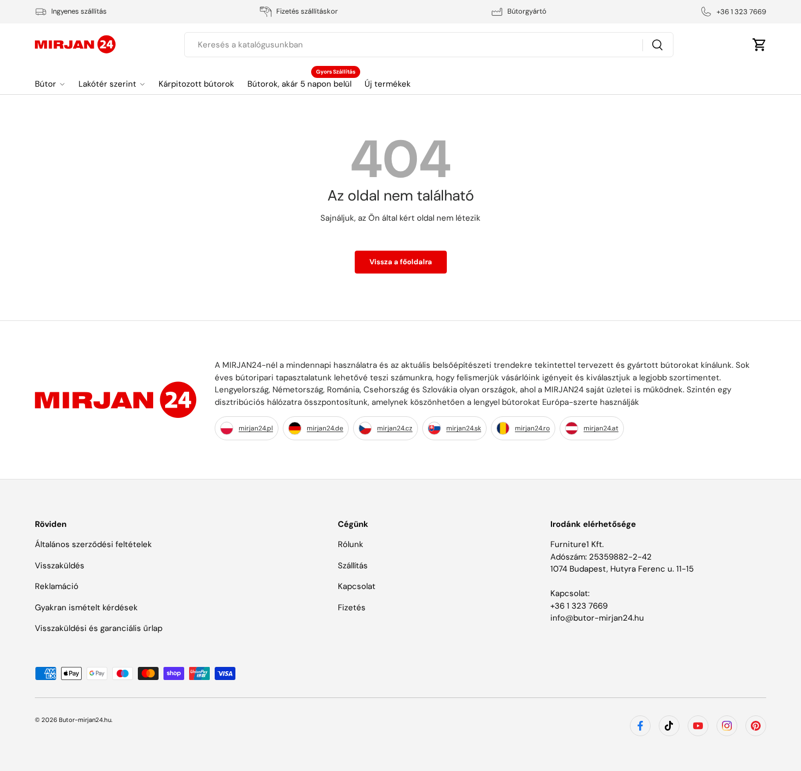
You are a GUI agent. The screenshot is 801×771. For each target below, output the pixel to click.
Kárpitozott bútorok (196, 83)
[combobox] (428, 44)
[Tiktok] (669, 725)
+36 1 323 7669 (579, 605)
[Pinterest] (755, 725)
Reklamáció (56, 586)
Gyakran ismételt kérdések (86, 607)
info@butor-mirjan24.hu (597, 617)
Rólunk (350, 544)
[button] (760, 45)
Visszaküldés (59, 565)
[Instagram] (727, 725)
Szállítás (353, 565)
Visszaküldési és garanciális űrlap (98, 628)
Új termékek (388, 83)
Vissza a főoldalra (400, 261)
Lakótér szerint (107, 83)
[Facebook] (640, 725)
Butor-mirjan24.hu (85, 720)
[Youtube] (698, 725)
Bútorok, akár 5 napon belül (299, 83)
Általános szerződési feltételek (93, 544)
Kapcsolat (356, 586)
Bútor (45, 83)
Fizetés (352, 607)
